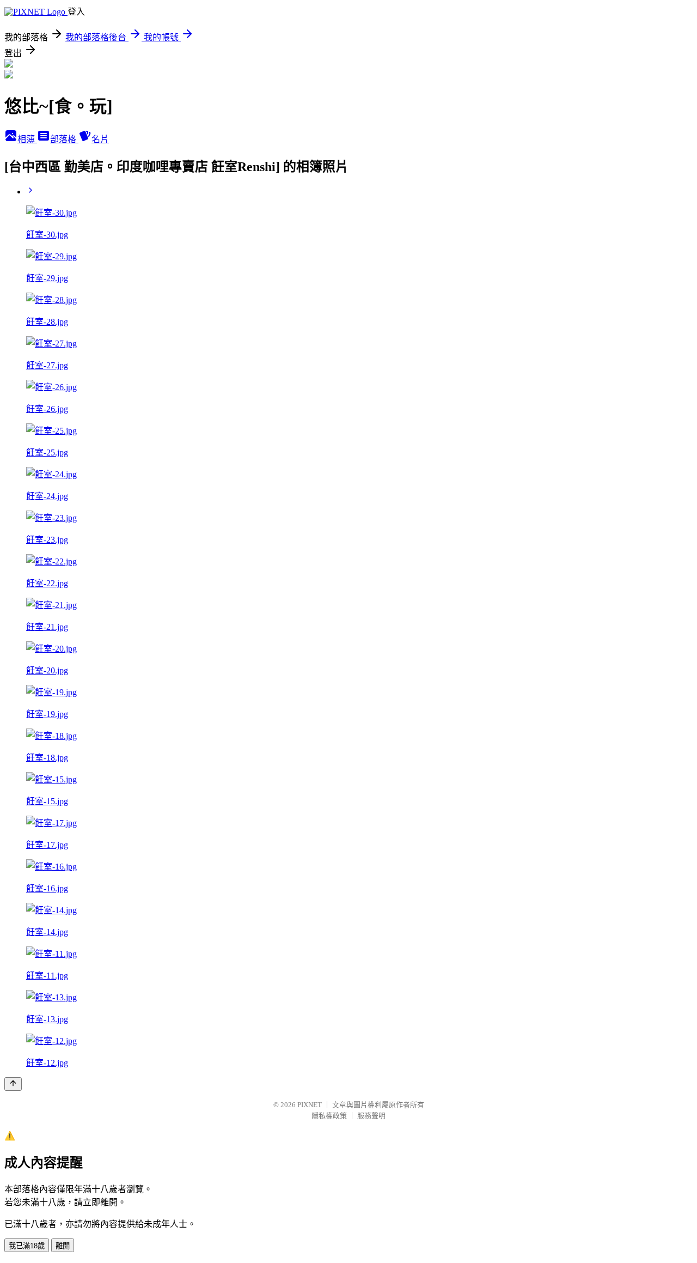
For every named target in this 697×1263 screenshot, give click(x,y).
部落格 (64, 139)
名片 (100, 139)
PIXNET (309, 1105)
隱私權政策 (329, 1116)
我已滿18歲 (27, 1246)
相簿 (27, 139)
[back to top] (13, 1084)
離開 (63, 1246)
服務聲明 (371, 1116)
